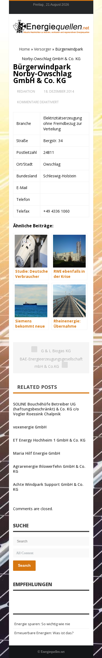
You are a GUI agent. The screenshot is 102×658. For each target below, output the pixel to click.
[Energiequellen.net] (51, 25)
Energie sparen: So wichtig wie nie (42, 623)
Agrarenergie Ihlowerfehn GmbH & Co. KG (49, 469)
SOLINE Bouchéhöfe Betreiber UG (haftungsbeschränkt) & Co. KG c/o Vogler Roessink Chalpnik (46, 408)
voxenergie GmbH (30, 427)
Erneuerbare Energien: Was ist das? (43, 632)
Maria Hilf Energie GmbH (36, 453)
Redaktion (26, 91)
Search (24, 565)
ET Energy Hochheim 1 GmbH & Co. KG (49, 440)
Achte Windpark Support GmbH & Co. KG (48, 487)
